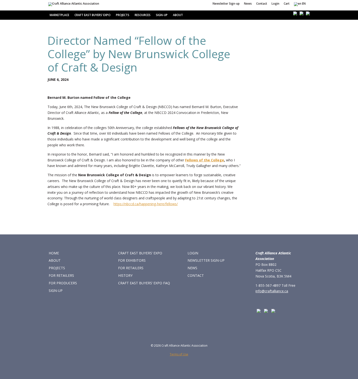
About (178, 15)
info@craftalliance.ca (271, 291)
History (125, 275)
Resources (143, 15)
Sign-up (162, 15)
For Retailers (61, 275)
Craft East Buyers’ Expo (93, 15)
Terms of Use (179, 354)
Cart (287, 4)
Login (275, 4)
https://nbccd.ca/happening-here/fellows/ (145, 204)
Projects (122, 15)
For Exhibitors (132, 260)
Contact (261, 4)
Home (54, 253)
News (248, 4)
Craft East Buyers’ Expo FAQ (144, 283)
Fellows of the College (204, 160)
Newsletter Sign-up (226, 4)
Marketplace (59, 15)
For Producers (63, 283)
